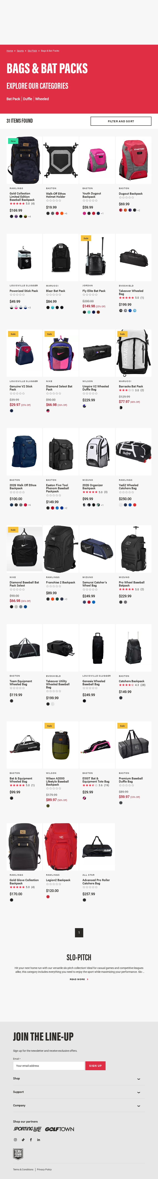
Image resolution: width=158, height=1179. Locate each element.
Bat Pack (13, 99)
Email (16, 1058)
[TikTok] (23, 1140)
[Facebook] (31, 1140)
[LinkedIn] (38, 1140)
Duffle (27, 99)
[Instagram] (15, 1140)
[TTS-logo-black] (18, 1155)
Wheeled (42, 99)
